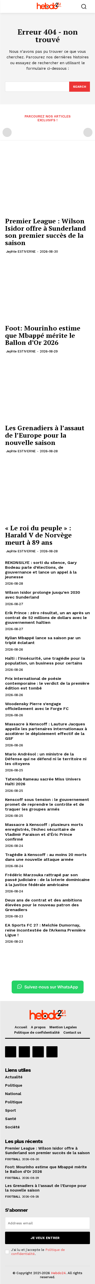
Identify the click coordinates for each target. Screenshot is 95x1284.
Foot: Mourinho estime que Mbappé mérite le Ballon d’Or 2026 (42, 335)
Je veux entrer (45, 1238)
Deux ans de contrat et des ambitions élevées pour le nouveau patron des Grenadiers (43, 905)
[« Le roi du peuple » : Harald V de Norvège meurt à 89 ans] (47, 489)
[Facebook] (10, 1051)
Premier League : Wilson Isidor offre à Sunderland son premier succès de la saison (45, 232)
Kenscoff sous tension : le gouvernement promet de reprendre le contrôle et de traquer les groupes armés (47, 804)
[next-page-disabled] (87, 132)
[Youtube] (52, 1051)
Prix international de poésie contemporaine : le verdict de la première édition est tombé (47, 683)
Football (12, 1159)
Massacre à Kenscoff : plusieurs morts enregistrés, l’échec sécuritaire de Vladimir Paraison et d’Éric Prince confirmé (44, 832)
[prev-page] (7, 132)
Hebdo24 (58, 1273)
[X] (38, 1051)
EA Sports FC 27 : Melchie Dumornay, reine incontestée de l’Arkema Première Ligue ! (45, 930)
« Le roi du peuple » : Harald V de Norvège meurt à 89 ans (38, 535)
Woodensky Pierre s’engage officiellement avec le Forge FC (37, 706)
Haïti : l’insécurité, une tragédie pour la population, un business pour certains (45, 660)
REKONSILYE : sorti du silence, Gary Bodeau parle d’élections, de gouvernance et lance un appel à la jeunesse (41, 570)
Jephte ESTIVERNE (21, 251)
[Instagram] (24, 1051)
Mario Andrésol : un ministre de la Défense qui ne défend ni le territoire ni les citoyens (45, 759)
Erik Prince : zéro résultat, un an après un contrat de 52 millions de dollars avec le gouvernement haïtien (47, 617)
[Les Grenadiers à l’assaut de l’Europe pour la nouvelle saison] (47, 389)
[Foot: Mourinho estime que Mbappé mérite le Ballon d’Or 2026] (47, 290)
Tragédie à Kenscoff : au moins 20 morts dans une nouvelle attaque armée (46, 857)
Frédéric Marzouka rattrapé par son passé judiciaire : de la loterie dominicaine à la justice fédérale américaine (47, 879)
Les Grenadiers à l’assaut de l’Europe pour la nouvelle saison (44, 434)
